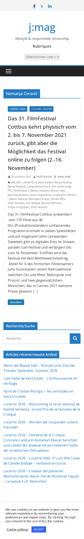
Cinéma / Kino (17, 108)
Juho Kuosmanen (18, 195)
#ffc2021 (16, 182)
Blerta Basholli (16, 186)
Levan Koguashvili (40, 195)
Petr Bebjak (33, 203)
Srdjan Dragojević (18, 207)
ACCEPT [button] (39, 529)
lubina (13, 199)
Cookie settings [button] (17, 529)
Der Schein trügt (61, 186)
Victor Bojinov (39, 207)
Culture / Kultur (41, 108)
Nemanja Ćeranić (39, 199)
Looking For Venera (64, 195)
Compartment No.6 (38, 186)
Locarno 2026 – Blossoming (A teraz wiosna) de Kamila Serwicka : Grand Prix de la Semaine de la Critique (41, 409)
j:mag (42, 27)
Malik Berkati (44, 176)
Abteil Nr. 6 (30, 182)
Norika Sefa (58, 199)
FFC (10, 190)
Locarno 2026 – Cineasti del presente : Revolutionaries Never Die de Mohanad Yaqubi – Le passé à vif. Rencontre (41, 476)
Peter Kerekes (16, 203)
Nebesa (22, 199)
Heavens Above (48, 190)
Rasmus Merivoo (51, 203)
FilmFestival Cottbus (25, 190)
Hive (62, 190)
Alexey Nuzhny (63, 182)
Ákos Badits (45, 182)
